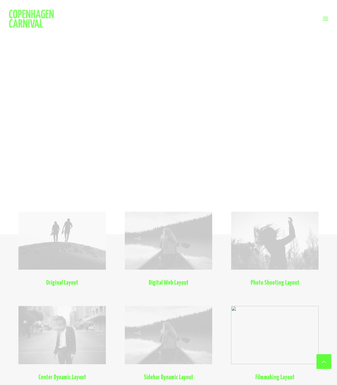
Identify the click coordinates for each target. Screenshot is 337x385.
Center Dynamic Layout (62, 377)
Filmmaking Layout (275, 377)
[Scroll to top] (323, 361)
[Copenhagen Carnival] (31, 18)
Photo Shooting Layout (275, 283)
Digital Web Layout (169, 283)
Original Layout (62, 283)
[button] (62, 241)
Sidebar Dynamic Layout (168, 377)
